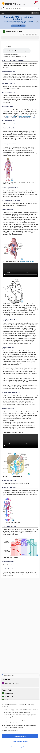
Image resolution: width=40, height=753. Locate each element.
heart (14, 116)
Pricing (27, 13)
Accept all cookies (20, 736)
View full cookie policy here (10, 730)
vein (34, 116)
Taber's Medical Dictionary (13, 31)
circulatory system (24, 116)
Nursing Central (16, 3)
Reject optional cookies (20, 741)
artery (7, 116)
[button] (35, 13)
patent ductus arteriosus (27, 261)
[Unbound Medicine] (35, 3)
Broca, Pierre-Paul (10, 124)
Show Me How (18, 26)
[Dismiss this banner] (37, 22)
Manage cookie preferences (20, 747)
